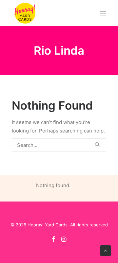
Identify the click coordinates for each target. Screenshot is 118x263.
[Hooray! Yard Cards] (25, 13)
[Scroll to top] (105, 250)
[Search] (59, 145)
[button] (103, 13)
